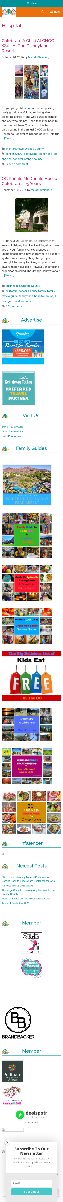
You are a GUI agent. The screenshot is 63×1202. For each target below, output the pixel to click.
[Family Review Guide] (9, 12)
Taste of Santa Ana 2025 (15, 903)
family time (26, 296)
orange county (33, 159)
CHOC (19, 153)
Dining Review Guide (13, 431)
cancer (10, 153)
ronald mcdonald (22, 301)
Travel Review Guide (13, 426)
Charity (32, 291)
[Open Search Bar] (42, 12)
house (49, 296)
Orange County (34, 148)
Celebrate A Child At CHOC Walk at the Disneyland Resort (28, 45)
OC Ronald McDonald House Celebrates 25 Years (29, 181)
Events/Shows (15, 148)
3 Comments (14, 306)
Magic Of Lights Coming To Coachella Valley (26, 898)
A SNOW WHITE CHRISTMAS (18, 885)
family (42, 291)
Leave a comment (17, 164)
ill (55, 296)
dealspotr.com (31, 1122)
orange (6, 301)
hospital (18, 159)
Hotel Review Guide (12, 436)
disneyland (30, 153)
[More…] (9, 138)
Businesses (13, 285)
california (11, 291)
